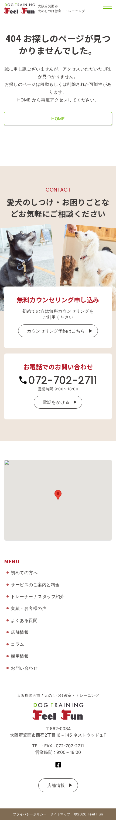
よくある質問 (24, 620)
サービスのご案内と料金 (35, 584)
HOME (24, 99)
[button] (58, 495)
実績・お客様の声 (28, 608)
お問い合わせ (24, 668)
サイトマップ (60, 814)
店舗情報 (56, 785)
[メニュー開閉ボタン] (107, 8)
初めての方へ (24, 572)
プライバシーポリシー (30, 814)
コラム (17, 644)
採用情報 (20, 656)
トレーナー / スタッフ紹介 (37, 596)
